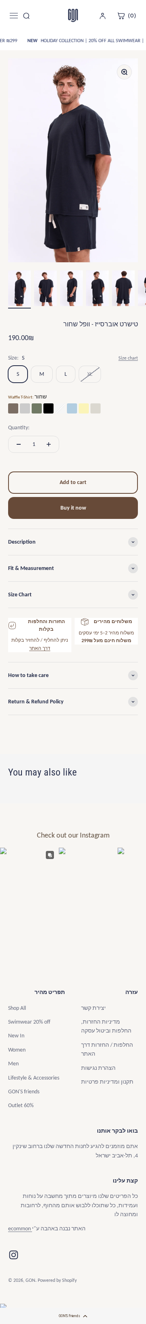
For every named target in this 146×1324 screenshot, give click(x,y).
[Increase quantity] (49, 444)
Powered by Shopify (57, 1280)
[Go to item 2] (45, 289)
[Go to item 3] (71, 289)
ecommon (20, 1228)
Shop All (17, 1008)
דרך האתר (39, 648)
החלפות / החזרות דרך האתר (107, 1049)
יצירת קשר (93, 1008)
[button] (73, 1316)
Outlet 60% (21, 1105)
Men (13, 1063)
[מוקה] (13, 408)
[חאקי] (95, 408)
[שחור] (48, 408)
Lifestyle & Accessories (33, 1077)
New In (16, 1035)
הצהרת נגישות (98, 1068)
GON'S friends (23, 1091)
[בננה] (84, 408)
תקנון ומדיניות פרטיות (107, 1081)
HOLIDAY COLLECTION (62, 40)
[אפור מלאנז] (25, 408)
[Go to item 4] (97, 289)
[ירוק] (37, 408)
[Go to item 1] (19, 289)
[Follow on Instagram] (13, 1254)
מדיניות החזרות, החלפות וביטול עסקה (106, 1026)
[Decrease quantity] (19, 444)
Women (17, 1049)
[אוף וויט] (60, 408)
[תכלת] (72, 408)
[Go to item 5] (123, 289)
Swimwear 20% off (29, 1021)
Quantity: (19, 427)
